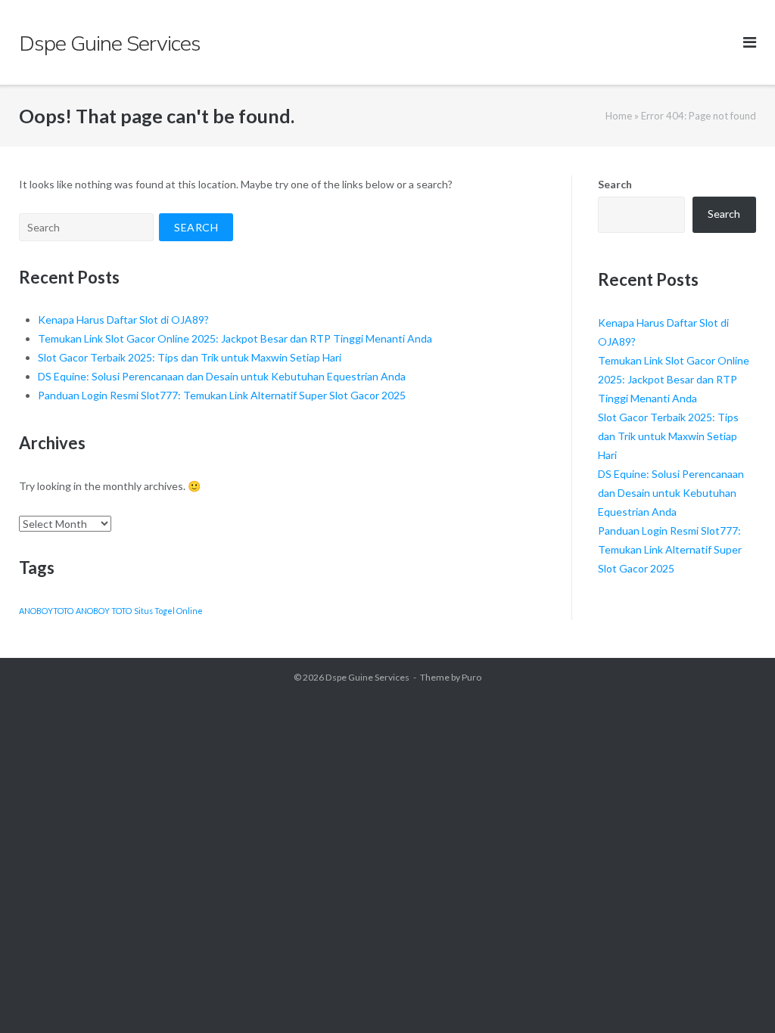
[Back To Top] (737, 996)
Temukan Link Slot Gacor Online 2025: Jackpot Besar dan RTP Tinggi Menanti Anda (235, 338)
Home (618, 116)
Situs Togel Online (168, 611)
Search (615, 184)
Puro (471, 677)
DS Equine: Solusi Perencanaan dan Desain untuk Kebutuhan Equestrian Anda (222, 376)
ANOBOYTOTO (46, 611)
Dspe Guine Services (367, 677)
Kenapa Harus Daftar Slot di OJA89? (123, 319)
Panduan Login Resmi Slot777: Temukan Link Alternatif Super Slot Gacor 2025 (222, 395)
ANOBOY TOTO (104, 611)
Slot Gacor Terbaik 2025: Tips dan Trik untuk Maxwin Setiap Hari (189, 357)
